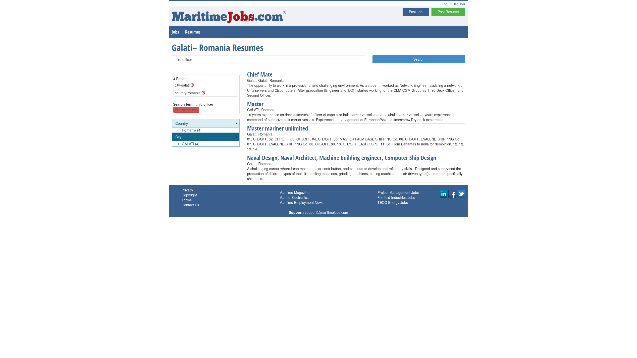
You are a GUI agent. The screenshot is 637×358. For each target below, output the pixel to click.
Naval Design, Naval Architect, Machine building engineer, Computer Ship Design (341, 158)
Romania (189, 130)
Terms (187, 199)
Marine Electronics (294, 197)
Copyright (189, 194)
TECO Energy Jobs (392, 202)
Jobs (175, 32)
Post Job (416, 11)
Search (419, 59)
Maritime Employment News (301, 202)
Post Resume (448, 11)
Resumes (193, 32)
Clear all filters (188, 110)
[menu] (206, 133)
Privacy (187, 189)
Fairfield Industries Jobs (396, 197)
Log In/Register (453, 3)
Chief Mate (259, 74)
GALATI (188, 143)
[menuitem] (205, 126)
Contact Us (190, 204)
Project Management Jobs (398, 192)
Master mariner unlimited (277, 128)
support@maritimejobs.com (326, 212)
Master (255, 104)
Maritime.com (229, 17)
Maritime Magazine (294, 192)
